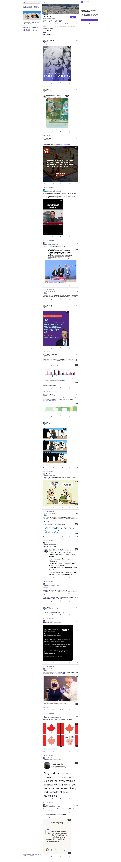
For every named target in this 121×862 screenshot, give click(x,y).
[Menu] (77, 17)
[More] (77, 83)
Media (48, 30)
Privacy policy (25, 855)
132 (43, 21)
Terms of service (31, 855)
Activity (44, 30)
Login (89, 23)
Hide (69, 46)
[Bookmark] (69, 83)
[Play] (44, 233)
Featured (52, 30)
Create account (89, 20)
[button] (53, 217)
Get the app (31, 857)
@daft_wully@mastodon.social (48, 18)
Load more (60, 859)
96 (49, 21)
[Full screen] (61, 233)
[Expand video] (58, 233)
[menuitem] (53, 217)
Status (33, 854)
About (30, 854)
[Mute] (47, 233)
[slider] (53, 231)
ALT (76, 382)
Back (45, 2)
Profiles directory (38, 854)
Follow (73, 17)
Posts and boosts (46, 34)
